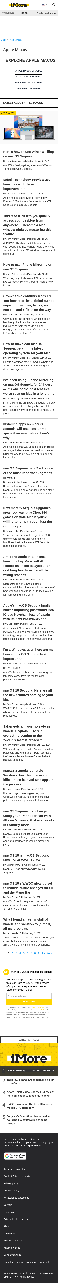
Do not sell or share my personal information (28, 1262)
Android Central (12, 1247)
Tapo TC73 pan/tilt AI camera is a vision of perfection (30, 1081)
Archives (47, 953)
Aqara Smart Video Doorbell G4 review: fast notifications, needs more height (30, 1094)
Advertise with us (13, 1240)
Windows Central (13, 1254)
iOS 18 (24, 12)
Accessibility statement (16, 1197)
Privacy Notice (40, 1010)
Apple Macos (16, 39)
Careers (8, 1204)
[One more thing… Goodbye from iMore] (29, 1059)
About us (9, 1226)
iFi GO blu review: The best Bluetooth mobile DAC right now (29, 1106)
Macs (3, 39)
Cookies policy (11, 1190)
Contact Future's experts (17, 1176)
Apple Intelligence (47, 12)
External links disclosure (17, 1219)
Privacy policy (11, 1183)
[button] (54, 4)
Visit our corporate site (28, 1145)
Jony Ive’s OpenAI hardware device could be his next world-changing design (28, 1120)
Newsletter (10, 1233)
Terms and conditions (15, 1169)
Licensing (9, 1211)
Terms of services (38, 1007)
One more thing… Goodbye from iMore (30, 1070)
